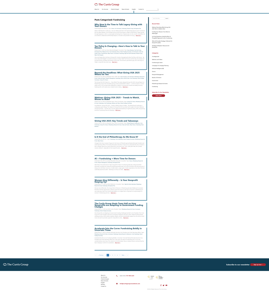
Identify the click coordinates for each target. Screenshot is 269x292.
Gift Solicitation (118, 28)
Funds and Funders (101, 78)
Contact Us (141, 9)
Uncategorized (155, 56)
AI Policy (103, 284)
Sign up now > (258, 264)
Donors (112, 28)
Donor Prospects (123, 76)
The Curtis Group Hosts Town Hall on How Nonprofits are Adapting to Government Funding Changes (119, 205)
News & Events (125, 9)
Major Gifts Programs (99, 55)
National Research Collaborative (133, 123)
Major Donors (110, 53)
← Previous (100, 255)
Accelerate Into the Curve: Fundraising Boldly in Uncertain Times (118, 229)
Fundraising (124, 28)
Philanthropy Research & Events (115, 124)
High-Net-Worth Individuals (130, 53)
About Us (97, 9)
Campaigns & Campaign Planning (160, 65)
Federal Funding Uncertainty (126, 51)
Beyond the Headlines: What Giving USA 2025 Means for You (117, 73)
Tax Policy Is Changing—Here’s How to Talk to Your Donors (120, 47)
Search (166, 18)
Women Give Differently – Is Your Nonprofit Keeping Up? (116, 181)
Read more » (138, 35)
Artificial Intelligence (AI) (158, 68)
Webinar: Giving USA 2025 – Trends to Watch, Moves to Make (117, 98)
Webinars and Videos (116, 103)
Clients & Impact (115, 9)
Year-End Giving (137, 50)
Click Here (159, 95)
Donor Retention (130, 50)
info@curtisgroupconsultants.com (130, 283)
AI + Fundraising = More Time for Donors (115, 158)
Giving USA (102, 79)
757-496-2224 (130, 275)
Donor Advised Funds (125, 78)
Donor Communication (102, 53)
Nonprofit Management (110, 78)
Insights (134, 9)
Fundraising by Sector (157, 62)
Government (116, 53)
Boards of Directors (156, 77)
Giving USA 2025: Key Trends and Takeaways (116, 121)
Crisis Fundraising (112, 51)
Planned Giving (130, 28)
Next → (123, 255)
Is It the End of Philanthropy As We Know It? (116, 137)
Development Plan (137, 28)
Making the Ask (105, 51)
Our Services (105, 9)
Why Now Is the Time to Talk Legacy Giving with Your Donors (118, 25)
